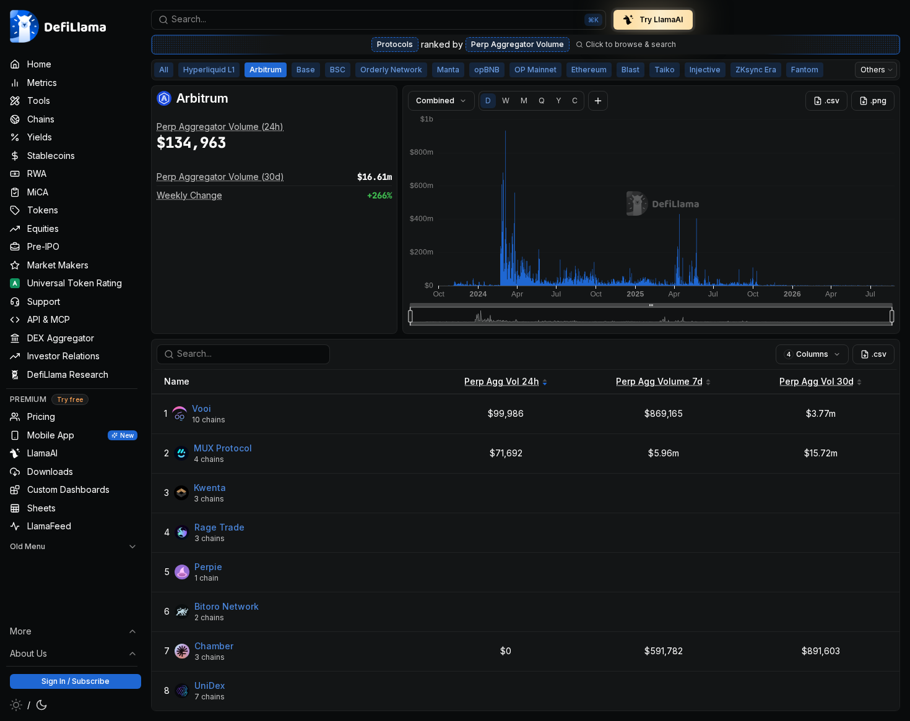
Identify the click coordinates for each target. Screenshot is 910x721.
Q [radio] (542, 100)
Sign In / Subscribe (75, 681)
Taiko (664, 69)
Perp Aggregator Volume (517, 44)
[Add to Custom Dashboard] (598, 101)
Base (306, 69)
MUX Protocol (223, 448)
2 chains (209, 617)
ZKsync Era (755, 69)
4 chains (209, 459)
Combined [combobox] (435, 100)
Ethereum (589, 69)
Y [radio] (558, 100)
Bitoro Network (226, 606)
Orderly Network (391, 69)
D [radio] (488, 100)
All (163, 69)
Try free (70, 399)
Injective (705, 69)
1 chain (206, 577)
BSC (337, 69)
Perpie (208, 566)
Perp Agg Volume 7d (659, 381)
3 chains (209, 498)
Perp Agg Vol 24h (501, 381)
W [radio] (505, 100)
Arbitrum (265, 69)
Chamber (213, 646)
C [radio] (575, 100)
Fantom (804, 69)
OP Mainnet (535, 69)
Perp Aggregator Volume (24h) (220, 126)
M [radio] (524, 100)
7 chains (209, 696)
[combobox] (378, 20)
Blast (630, 69)
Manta (448, 69)
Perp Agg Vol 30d (816, 381)
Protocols (395, 44)
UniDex (209, 685)
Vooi (201, 408)
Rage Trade (219, 527)
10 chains (208, 419)
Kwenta (210, 487)
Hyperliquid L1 (209, 69)
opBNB (487, 69)
